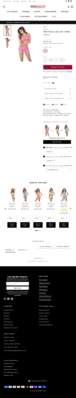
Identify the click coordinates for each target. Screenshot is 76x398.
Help (34, 1)
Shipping (45, 43)
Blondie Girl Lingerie (64, 113)
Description (50, 89)
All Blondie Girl (48, 112)
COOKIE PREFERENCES (11, 360)
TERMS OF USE (8, 375)
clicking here (17, 295)
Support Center (44, 310)
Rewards (24, 1)
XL (62, 60)
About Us (7, 313)
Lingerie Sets (58, 115)
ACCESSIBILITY (8, 366)
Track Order (43, 316)
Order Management (46, 325)
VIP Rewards (43, 289)
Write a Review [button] (64, 246)
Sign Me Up (17, 288)
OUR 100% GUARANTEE (54, 98)
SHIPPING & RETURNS (54, 94)
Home (45, 26)
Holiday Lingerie (48, 115)
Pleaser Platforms (45, 296)
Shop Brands (43, 286)
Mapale (66, 115)
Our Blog (7, 319)
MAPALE (46, 29)
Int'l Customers (44, 322)
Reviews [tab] (9, 250)
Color (47, 47)
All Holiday (57, 112)
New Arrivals (7, 1)
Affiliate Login (8, 325)
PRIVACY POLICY (9, 363)
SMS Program (8, 322)
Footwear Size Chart (11, 328)
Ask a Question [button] (47, 246)
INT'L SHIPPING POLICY (11, 372)
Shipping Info (43, 319)
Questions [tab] (21, 250)
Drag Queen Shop (45, 299)
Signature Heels (44, 283)
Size (44, 56)
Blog (29, 1)
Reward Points (9, 310)
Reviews (6, 316)
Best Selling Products (50, 113)
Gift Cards (16, 1)
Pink (45, 51)
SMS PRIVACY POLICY (11, 369)
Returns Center (44, 313)
